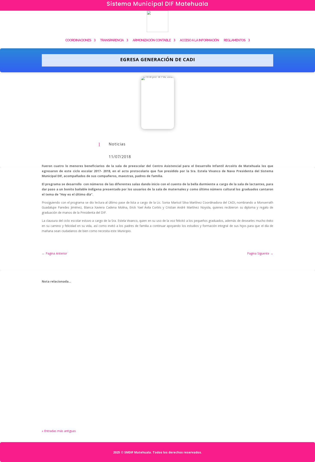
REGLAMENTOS (234, 40)
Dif (54, 310)
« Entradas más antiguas (59, 431)
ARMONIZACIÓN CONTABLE (152, 40)
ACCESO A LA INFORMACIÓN (199, 40)
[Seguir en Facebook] (262, 5)
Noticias (117, 144)
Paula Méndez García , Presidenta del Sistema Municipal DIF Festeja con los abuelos (132, 395)
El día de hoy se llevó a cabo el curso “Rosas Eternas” (100, 349)
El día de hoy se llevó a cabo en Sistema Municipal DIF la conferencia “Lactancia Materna (136, 303)
